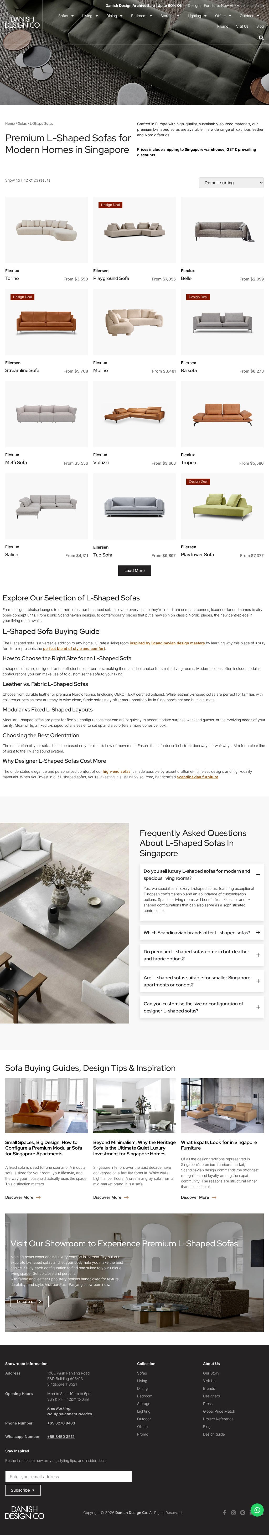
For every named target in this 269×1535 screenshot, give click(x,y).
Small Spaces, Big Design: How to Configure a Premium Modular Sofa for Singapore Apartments (43, 1148)
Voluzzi (101, 462)
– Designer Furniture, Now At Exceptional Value (185, 5)
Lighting (194, 15)
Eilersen (100, 270)
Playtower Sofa (197, 554)
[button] (134, 570)
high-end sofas (117, 771)
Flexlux (12, 270)
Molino (100, 370)
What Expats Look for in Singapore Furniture (219, 1145)
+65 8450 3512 (61, 1436)
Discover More (19, 1197)
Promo (222, 26)
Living (87, 15)
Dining (111, 15)
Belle (186, 278)
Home (10, 124)
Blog (260, 26)
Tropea (188, 462)
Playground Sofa (111, 278)
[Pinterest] (242, 1512)
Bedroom (138, 15)
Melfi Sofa (16, 462)
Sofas (63, 15)
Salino (11, 554)
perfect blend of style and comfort (74, 648)
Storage (167, 15)
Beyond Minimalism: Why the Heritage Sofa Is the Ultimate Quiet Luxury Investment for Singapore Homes (134, 1148)
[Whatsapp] (257, 1510)
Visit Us (242, 26)
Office (220, 15)
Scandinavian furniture (197, 777)
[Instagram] (233, 1512)
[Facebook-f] (224, 1512)
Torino (12, 278)
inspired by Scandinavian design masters (167, 643)
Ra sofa (189, 370)
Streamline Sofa (22, 370)
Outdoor (247, 15)
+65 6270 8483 (61, 1423)
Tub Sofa (102, 555)
